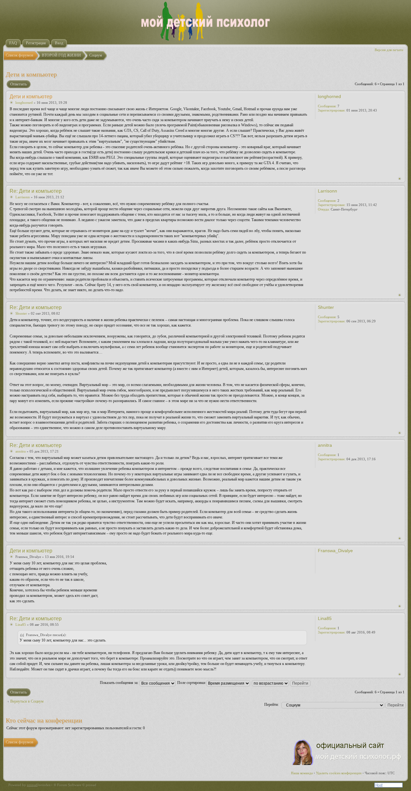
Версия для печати (389, 50)
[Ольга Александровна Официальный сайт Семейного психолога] (347, 764)
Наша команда (302, 773)
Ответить (18, 84)
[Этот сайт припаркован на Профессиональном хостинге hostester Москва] (388, 786)
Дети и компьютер (31, 74)
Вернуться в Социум (27, 701)
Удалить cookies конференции (339, 773)
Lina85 (20, 624)
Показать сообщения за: (119, 682)
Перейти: (271, 704)
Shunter (21, 313)
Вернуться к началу (399, 178)
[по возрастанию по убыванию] (281, 682)
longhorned (24, 102)
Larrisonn (22, 197)
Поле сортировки (191, 682)
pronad (32, 785)
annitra (20, 451)
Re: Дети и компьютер (36, 191)
